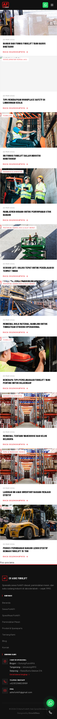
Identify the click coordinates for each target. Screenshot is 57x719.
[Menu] (52, 5)
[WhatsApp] (45, 5)
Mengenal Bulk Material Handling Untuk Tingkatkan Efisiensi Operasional (25, 325)
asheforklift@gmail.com (21, 692)
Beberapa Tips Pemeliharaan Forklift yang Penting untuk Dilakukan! (26, 381)
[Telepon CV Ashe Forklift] (50, 712)
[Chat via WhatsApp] (50, 703)
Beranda (6, 602)
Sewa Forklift (8, 609)
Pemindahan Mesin (11, 621)
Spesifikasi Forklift (11, 615)
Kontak (5, 647)
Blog (4, 641)
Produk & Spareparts (12, 628)
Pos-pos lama (7, 562)
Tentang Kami (8, 634)
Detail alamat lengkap (19, 674)
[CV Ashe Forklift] (5, 5)
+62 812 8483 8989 (19, 683)
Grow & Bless (34, 713)
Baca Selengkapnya (14, 52)
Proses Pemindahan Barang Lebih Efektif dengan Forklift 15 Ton (25, 550)
